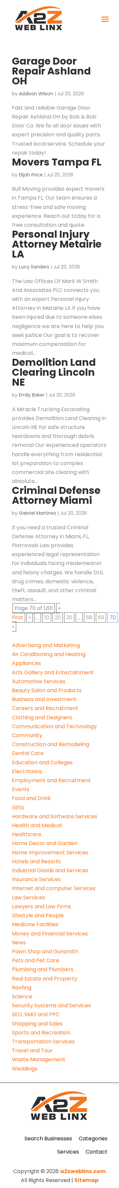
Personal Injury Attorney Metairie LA (56, 244)
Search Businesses (48, 1138)
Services (68, 1152)
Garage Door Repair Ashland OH (51, 71)
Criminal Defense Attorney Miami (56, 495)
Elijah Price (31, 174)
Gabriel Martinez (37, 513)
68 (89, 617)
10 (46, 617)
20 (58, 617)
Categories (93, 1138)
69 (101, 617)
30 (69, 617)
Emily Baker (32, 395)
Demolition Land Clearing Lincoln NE (54, 372)
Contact (96, 1152)
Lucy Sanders (34, 266)
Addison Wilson (36, 93)
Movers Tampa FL (56, 162)
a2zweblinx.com (83, 1171)
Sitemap (86, 1180)
